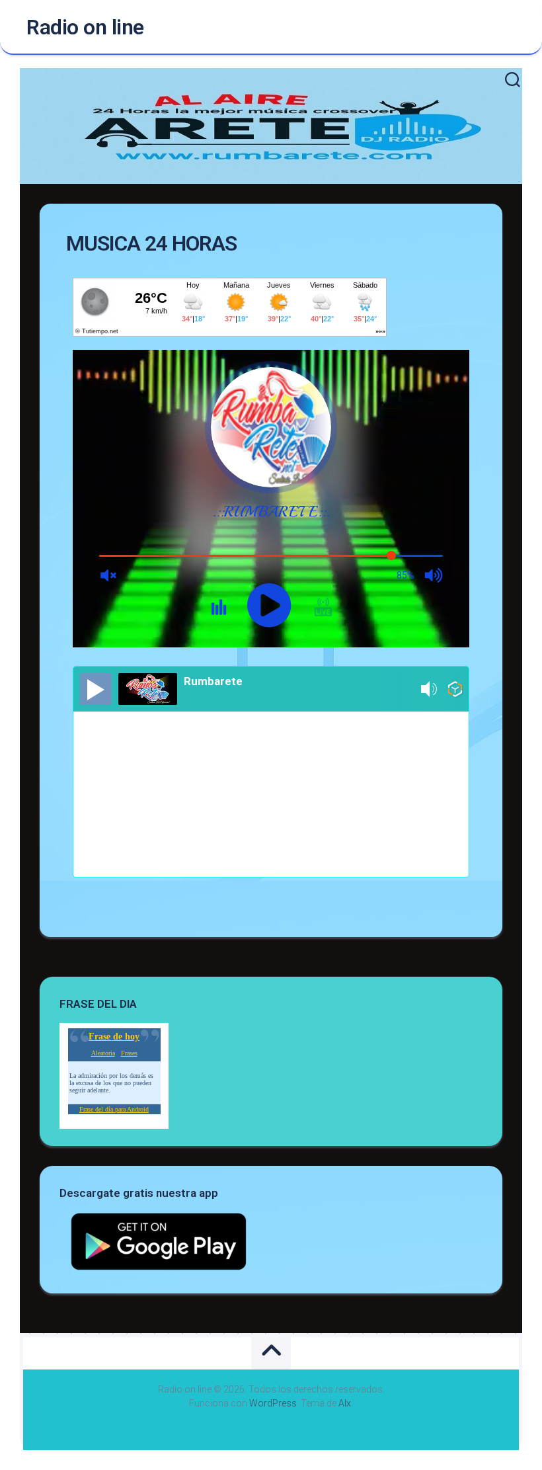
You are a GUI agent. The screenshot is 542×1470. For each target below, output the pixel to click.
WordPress (273, 1403)
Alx (344, 1403)
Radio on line (85, 27)
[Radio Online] (455, 691)
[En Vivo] (96, 689)
